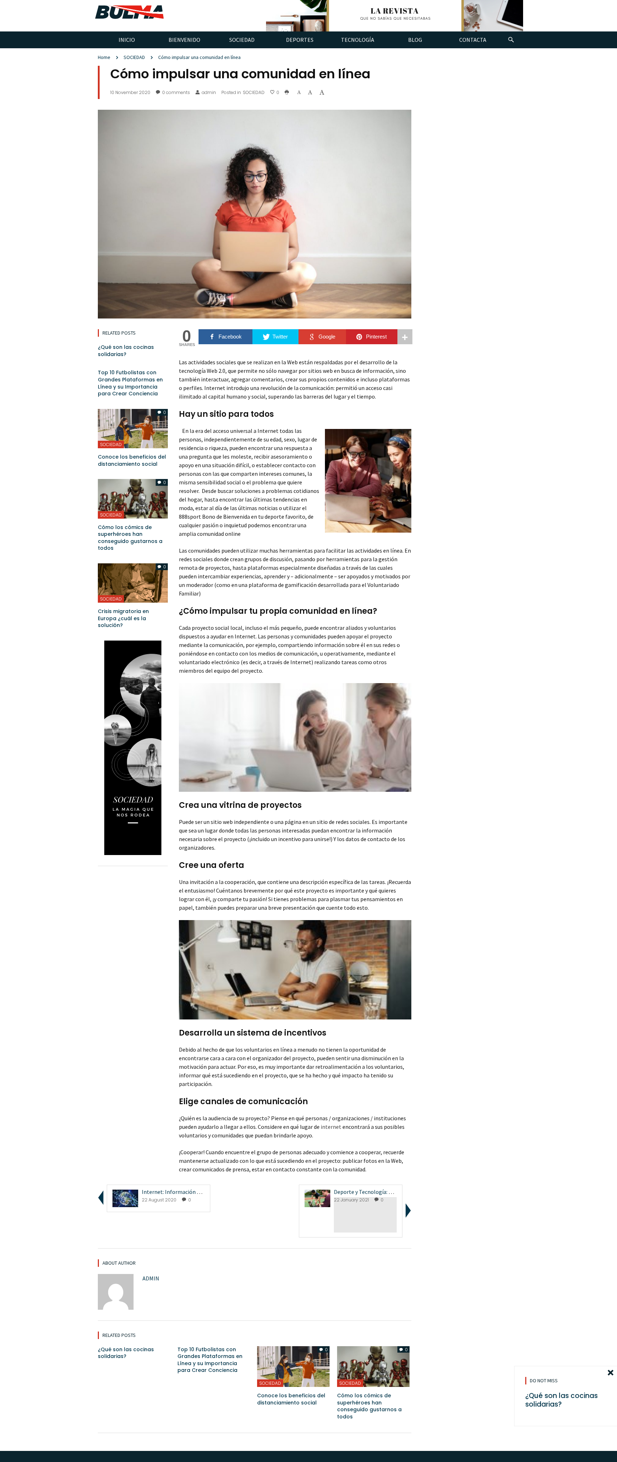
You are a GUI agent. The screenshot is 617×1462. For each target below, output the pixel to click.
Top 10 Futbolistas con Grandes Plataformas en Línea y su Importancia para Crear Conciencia (130, 383)
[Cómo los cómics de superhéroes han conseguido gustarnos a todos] (133, 498)
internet (331, 1126)
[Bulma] (129, 10)
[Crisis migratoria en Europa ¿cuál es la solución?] (133, 582)
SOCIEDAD (134, 57)
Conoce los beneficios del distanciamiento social (132, 460)
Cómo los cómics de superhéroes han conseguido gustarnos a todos (130, 538)
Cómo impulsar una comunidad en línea (199, 57)
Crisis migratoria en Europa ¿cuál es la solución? (123, 618)
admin (209, 92)
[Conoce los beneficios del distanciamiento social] (133, 427)
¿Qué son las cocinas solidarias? (126, 351)
